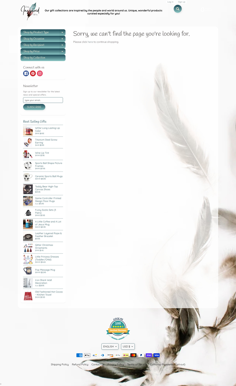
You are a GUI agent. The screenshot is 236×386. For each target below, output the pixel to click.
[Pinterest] (33, 73)
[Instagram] (40, 73)
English (108, 346)
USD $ (126, 346)
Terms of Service (137, 364)
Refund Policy (80, 364)
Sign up (181, 2)
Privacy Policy (116, 364)
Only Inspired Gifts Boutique (117, 373)
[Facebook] (26, 73)
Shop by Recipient (44, 45)
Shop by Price (44, 52)
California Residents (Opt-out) (167, 364)
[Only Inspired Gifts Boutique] (30, 12)
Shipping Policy (60, 364)
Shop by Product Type (44, 33)
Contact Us (98, 364)
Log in (170, 2)
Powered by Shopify (118, 375)
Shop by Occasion (44, 39)
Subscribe (34, 107)
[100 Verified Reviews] (118, 341)
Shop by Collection (34, 58)
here (90, 41)
